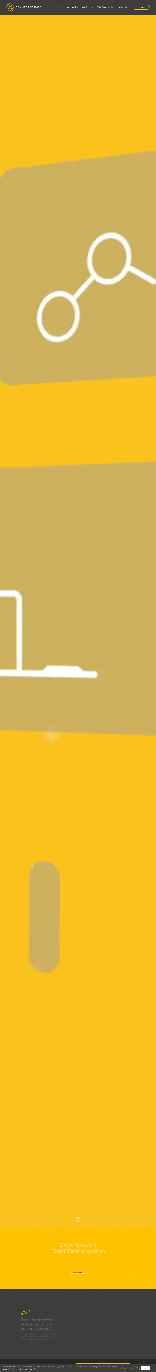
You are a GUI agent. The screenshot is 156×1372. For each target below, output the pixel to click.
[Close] (153, 1368)
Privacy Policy (33, 1369)
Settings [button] (123, 1368)
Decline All (134, 1368)
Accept (145, 1368)
